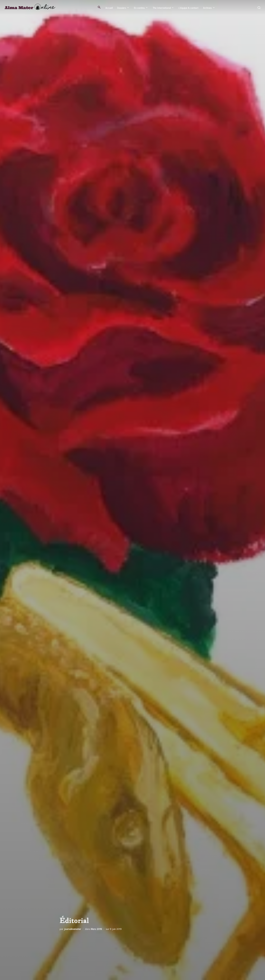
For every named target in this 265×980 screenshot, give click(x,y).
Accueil (109, 7)
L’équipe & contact (188, 7)
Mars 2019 (96, 928)
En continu (139, 7)
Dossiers (121, 7)
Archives (207, 7)
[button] (99, 7)
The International (162, 7)
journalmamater (72, 928)
